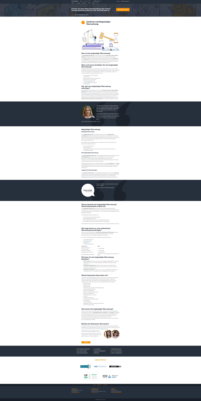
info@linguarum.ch (104, 328)
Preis (114, 311)
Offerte (86, 342)
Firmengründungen (87, 82)
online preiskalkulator (123, 9)
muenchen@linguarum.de (117, 392)
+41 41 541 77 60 (95, 392)
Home (72, 14)
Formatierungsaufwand (88, 243)
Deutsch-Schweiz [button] (126, 1)
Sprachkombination (87, 241)
